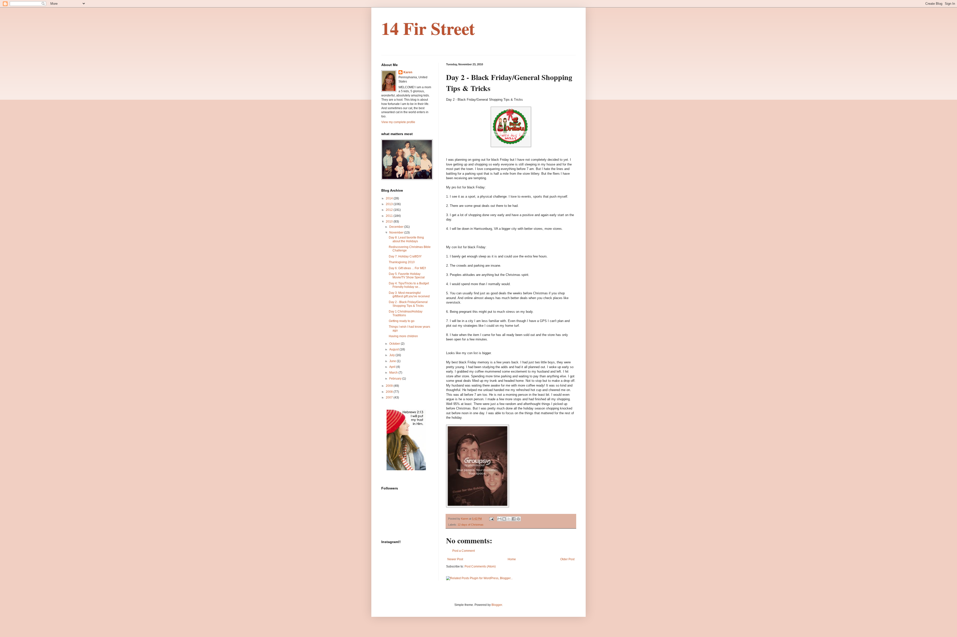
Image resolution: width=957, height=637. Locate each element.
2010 (390, 221)
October (395, 343)
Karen (407, 72)
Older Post (567, 559)
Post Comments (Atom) (480, 566)
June (393, 361)
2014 (390, 198)
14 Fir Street (428, 28)
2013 (390, 204)
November (396, 232)
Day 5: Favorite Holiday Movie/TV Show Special (407, 275)
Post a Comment (463, 551)
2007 (390, 397)
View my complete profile (398, 122)
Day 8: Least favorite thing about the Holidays (406, 239)
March (394, 372)
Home (512, 559)
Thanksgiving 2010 (402, 262)
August (394, 349)
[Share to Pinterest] (518, 518)
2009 (390, 386)
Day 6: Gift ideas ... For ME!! (407, 268)
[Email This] (499, 518)
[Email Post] (491, 518)
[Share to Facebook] (513, 518)
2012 (390, 210)
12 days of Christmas (470, 524)
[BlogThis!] (504, 518)
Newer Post (455, 559)
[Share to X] (508, 518)
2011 (390, 216)
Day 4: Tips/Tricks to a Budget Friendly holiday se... (409, 285)
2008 (390, 392)
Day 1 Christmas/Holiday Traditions (405, 313)
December (396, 227)
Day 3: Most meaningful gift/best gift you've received (409, 294)
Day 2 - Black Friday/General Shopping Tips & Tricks (408, 303)
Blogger (496, 605)
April (392, 367)
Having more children (403, 336)
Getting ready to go (401, 321)
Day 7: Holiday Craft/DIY (405, 256)
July (392, 355)
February (395, 378)
